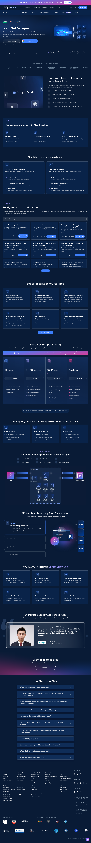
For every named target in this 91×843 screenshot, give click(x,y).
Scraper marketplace (44, 12)
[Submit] (86, 219)
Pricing (66, 12)
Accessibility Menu (7, 839)
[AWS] (5, 821)
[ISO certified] (66, 830)
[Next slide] (87, 636)
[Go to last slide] (4, 636)
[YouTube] (77, 774)
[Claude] (83, 783)
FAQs (77, 12)
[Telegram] (80, 792)
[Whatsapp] (74, 792)
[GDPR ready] (76, 830)
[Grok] (86, 783)
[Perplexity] (77, 783)
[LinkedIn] (74, 774)
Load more (45, 270)
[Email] (77, 792)
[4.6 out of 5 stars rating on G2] (12, 22)
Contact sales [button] (83, 7)
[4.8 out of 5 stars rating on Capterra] (19, 22)
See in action (24, 12)
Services (33, 12)
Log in (75, 7)
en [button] (70, 7)
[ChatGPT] (74, 783)
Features (56, 12)
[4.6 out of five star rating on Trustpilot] (5, 22)
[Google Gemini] (80, 783)
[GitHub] (80, 774)
